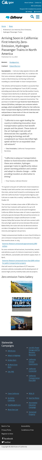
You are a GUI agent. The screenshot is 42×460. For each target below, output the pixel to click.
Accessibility (25, 426)
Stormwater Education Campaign (33, 405)
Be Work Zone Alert (12, 366)
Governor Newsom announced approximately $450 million (19, 245)
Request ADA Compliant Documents (30, 9)
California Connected (32, 370)
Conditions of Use (27, 430)
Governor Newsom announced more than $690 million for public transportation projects (21, 261)
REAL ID (31, 393)
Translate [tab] (38, 11)
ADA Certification (36, 6)
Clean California (13, 393)
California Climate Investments (33, 361)
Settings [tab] (29, 11)
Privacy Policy (6, 430)
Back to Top (6, 426)
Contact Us (38, 2)
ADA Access (11, 351)
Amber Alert (12, 360)
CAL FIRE (11, 372)
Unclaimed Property (32, 413)
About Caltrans (28, 2)
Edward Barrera (14, 66)
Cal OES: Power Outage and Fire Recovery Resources (34, 351)
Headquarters (14, 62)
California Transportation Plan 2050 (34, 378)
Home (4, 26)
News (11, 26)
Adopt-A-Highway (14, 355)
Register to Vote (7, 434)
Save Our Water (34, 398)
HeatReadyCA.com (14, 405)
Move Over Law (13, 409)
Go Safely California (11, 399)
